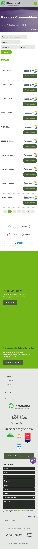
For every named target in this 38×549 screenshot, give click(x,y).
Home (3, 25)
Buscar (6, 52)
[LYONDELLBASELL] (12, 234)
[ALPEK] (12, 226)
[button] (35, 3)
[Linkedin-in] (16, 423)
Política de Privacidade (21, 510)
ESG (6, 389)
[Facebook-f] (26, 423)
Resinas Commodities (13, 25)
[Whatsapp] (12, 423)
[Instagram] (21, 423)
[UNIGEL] (19, 243)
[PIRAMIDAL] (25, 234)
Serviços (8, 384)
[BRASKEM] (25, 226)
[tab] (19, 465)
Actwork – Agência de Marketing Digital (19, 543)
